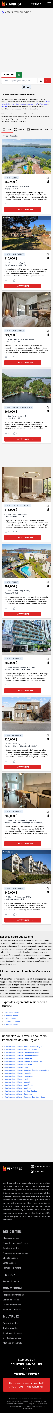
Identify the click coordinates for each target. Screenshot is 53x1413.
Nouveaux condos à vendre (15, 1253)
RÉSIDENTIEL (12, 1231)
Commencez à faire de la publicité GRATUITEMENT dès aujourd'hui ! (26, 1385)
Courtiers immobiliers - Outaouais (18, 1094)
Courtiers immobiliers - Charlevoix (18, 1058)
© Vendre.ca (27, 1409)
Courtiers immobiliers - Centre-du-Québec (21, 1055)
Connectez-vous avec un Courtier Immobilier (25, 1399)
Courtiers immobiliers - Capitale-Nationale (21, 1052)
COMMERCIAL (13, 1288)
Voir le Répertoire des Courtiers (18, 1401)
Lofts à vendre (10, 1018)
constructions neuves (17, 104)
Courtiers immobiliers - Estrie (16, 1067)
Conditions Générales (34, 1406)
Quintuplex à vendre (12, 1338)
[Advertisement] (26, 455)
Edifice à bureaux (11, 1299)
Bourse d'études (40, 1401)
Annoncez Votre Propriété (14, 1404)
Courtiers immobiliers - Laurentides (18, 1076)
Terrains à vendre (11, 1281)
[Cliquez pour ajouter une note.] (48, 181)
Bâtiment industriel (12, 1309)
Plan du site (42, 1404)
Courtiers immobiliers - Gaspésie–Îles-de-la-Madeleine (26, 1070)
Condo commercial (12, 1304)
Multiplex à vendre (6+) (13, 1343)
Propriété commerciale (13, 1295)
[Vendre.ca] (14, 1169)
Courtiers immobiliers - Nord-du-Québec (20, 1091)
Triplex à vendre (10, 1328)
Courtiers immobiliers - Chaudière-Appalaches (23, 1061)
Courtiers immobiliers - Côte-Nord (18, 1064)
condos (27, 104)
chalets (44, 104)
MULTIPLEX (11, 1316)
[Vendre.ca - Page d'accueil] (3, 12)
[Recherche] (47, 80)
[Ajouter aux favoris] (48, 178)
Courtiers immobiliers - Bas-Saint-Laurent (21, 1049)
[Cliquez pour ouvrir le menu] (49, 3)
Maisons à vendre (11, 1013)
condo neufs (34, 104)
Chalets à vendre (11, 1024)
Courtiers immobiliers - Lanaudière (18, 1073)
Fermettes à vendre (12, 1021)
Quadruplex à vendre (12, 1333)
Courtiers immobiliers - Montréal (17, 1088)
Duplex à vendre (10, 1323)
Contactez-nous (16, 1406)
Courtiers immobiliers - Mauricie (17, 1082)
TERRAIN (9, 1274)
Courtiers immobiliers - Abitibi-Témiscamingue (23, 1046)
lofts (40, 104)
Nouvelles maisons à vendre (16, 1243)
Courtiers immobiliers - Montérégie (18, 1085)
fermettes (4, 106)
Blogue (31, 1404)
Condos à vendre (11, 1016)
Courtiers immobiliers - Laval (16, 1079)
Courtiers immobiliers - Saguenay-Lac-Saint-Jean (24, 1097)
